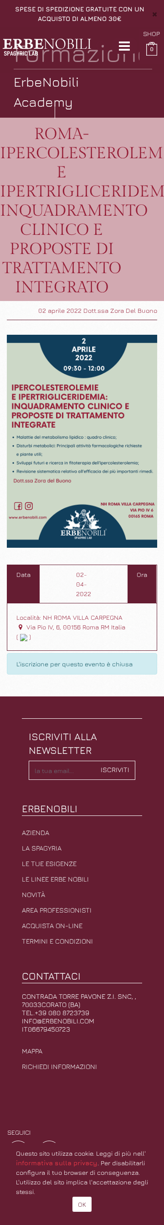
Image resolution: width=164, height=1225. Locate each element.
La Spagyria (42, 848)
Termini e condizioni (57, 941)
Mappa (32, 1051)
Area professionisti (57, 910)
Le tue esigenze (49, 863)
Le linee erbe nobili (55, 879)
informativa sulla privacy (56, 1163)
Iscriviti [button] (115, 769)
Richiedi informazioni (59, 1066)
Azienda (35, 832)
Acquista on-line (52, 925)
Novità (33, 894)
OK (82, 1204)
